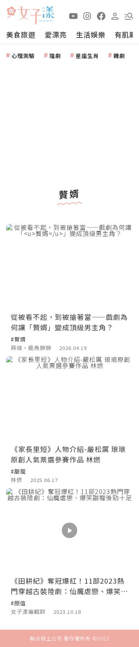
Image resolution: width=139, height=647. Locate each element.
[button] (129, 15)
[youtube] (73, 15)
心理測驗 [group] (23, 55)
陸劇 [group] (55, 55)
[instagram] (87, 15)
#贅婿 (18, 339)
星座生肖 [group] (87, 55)
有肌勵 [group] (126, 34)
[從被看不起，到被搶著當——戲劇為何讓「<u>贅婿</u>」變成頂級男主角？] (69, 266)
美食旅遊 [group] (21, 34)
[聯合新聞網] (11, 12)
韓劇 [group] (119, 55)
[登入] (115, 15)
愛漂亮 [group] (56, 34)
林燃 (16, 480)
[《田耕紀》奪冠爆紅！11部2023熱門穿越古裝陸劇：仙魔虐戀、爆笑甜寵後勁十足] (69, 530)
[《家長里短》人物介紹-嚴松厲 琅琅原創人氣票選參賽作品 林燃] (69, 398)
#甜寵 (18, 471)
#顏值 (18, 603)
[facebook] (101, 15)
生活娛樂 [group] (90, 34)
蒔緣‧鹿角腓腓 (31, 348)
